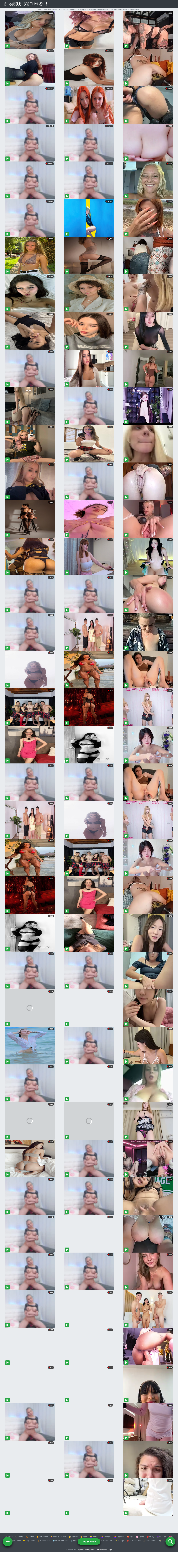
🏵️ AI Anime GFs (105, 1540)
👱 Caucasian (42, 1537)
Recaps (92, 1550)
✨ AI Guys (119, 1540)
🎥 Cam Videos (149, 1540)
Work (87, 1550)
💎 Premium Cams (60, 1540)
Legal (111, 1550)
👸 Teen (83, 1537)
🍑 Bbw (130, 1537)
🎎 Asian (9, 1537)
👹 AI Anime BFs (134, 1540)
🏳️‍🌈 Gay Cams (29, 1540)
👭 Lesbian (161, 1537)
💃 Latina (30, 1537)
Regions (81, 1550)
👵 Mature (73, 1537)
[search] (170, 1541)
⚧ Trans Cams (43, 1540)
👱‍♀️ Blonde (94, 1537)
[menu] (8, 1541)
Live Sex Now (89, 1541)
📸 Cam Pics (164, 1540)
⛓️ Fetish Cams (77, 1540)
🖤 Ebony (19, 1537)
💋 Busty (150, 1537)
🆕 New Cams (15, 1540)
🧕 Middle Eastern (58, 1537)
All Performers (102, 1550)
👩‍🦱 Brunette (106, 1537)
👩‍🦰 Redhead (119, 1537)
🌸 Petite (140, 1537)
